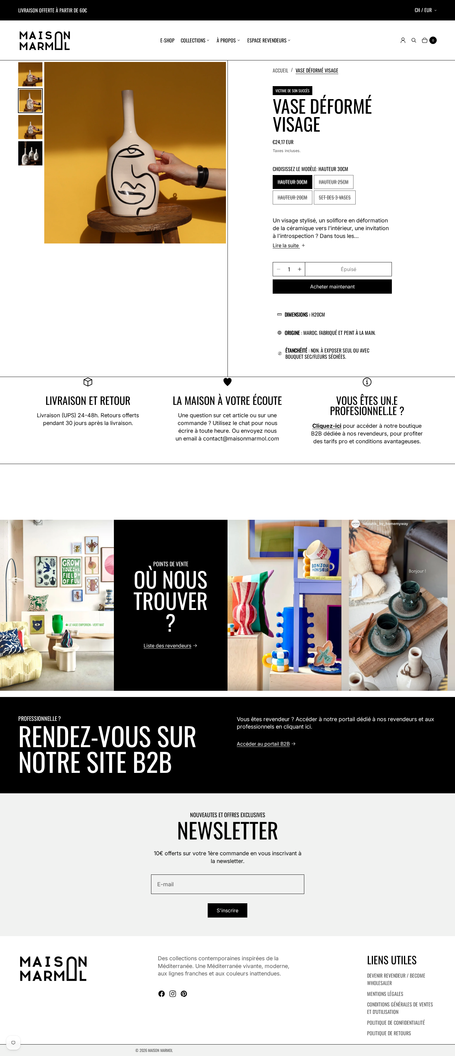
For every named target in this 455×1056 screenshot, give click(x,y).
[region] (227, 605)
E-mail (165, 884)
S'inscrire (227, 910)
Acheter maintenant (332, 286)
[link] (317, 70)
